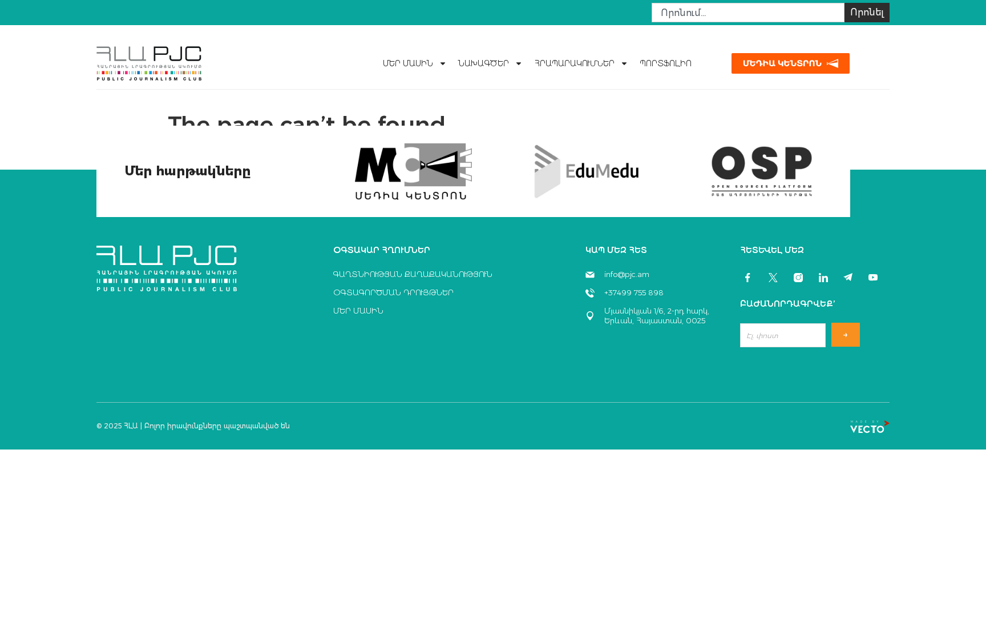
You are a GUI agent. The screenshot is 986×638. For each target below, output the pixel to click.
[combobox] (748, 12)
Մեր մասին (408, 63)
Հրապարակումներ (574, 63)
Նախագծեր (483, 63)
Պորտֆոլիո (666, 63)
